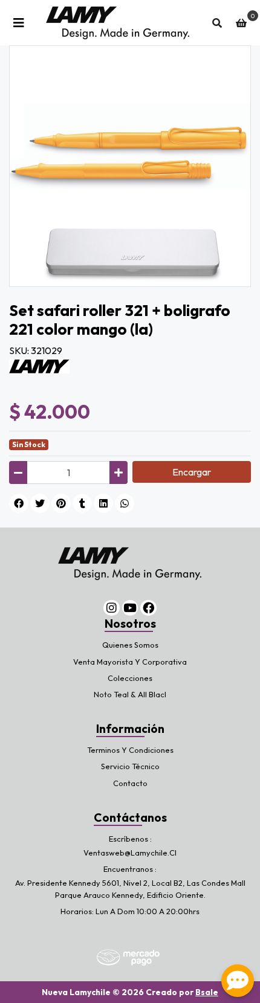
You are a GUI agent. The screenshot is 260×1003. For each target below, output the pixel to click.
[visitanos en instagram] (111, 608)
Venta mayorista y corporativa (130, 661)
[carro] (241, 23)
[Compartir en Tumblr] (82, 503)
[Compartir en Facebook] (18, 503)
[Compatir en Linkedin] (103, 503)
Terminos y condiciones (130, 750)
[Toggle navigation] (18, 23)
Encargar (191, 472)
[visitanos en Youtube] (130, 608)
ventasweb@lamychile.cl (130, 852)
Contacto (130, 783)
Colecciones (130, 678)
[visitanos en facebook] (148, 608)
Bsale (206, 992)
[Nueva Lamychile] (118, 22)
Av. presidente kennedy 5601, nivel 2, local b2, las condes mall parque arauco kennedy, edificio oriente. (130, 888)
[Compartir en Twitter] (40, 503)
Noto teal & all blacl (130, 694)
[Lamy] (39, 365)
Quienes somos (130, 645)
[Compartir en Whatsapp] (124, 503)
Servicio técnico (130, 766)
